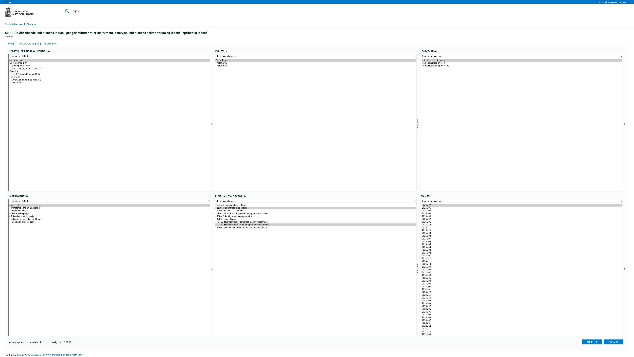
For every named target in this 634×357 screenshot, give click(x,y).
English (613, 2)
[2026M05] (522, 210)
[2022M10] (522, 331)
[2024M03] (522, 283)
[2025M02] (522, 253)
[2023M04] (522, 314)
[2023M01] (522, 323)
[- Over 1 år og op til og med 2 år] (109, 74)
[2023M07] (522, 306)
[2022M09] (522, 334)
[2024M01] (522, 289)
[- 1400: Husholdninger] (315, 219)
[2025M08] (522, 236)
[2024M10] (522, 264)
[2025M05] (522, 244)
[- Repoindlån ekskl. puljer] (109, 222)
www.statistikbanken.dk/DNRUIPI (65, 354)
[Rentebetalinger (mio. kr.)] (522, 63)
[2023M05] (522, 312)
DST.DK (8, 2)
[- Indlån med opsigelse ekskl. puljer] (109, 219)
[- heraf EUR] (315, 65)
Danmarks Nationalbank (29, 354)
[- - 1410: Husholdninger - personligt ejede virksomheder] (315, 222)
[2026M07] (522, 205)
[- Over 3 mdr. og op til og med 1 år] (109, 68)
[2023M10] (522, 298)
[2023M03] (522, 317)
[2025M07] (522, 239)
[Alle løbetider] (109, 60)
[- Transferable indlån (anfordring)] (109, 208)
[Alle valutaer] (315, 60)
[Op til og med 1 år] (109, 63)
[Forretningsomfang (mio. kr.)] (522, 65)
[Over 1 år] (109, 71)
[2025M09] (522, 233)
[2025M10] (522, 230)
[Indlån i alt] (109, 205)
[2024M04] (522, 281)
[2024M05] (522, 278)
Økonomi (31, 24)
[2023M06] (522, 309)
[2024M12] (522, 258)
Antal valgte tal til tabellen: (23, 342)
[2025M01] (522, 255)
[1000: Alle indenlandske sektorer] (315, 205)
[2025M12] (522, 224)
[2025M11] (522, 227)
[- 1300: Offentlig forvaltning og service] (315, 216)
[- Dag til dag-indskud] (109, 210)
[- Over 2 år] (109, 77)
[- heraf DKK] (315, 63)
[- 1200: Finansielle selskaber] (315, 210)
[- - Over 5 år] (109, 82)
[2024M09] (522, 267)
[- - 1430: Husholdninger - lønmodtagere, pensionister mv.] (315, 224)
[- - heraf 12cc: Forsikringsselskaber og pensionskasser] (315, 213)
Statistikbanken (14, 24)
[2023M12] (522, 292)
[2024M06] (522, 275)
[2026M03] (522, 216)
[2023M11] (522, 295)
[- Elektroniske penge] (109, 213)
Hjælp (623, 2)
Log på (604, 2)
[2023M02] (522, 320)
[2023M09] (522, 300)
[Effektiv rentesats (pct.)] (522, 60)
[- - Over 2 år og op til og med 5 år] (109, 80)
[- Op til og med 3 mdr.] (109, 65)
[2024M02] (522, 286)
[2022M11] (522, 328)
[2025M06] (522, 241)
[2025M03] (522, 250)
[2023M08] (522, 303)
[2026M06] (522, 208)
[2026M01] (522, 222)
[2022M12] (522, 326)
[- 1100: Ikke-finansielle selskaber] (315, 208)
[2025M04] (522, 247)
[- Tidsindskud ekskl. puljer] (109, 216)
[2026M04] (522, 213)
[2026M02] (522, 219)
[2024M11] (522, 261)
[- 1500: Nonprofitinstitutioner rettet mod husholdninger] (315, 227)
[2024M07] (522, 272)
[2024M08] (522, 269)
